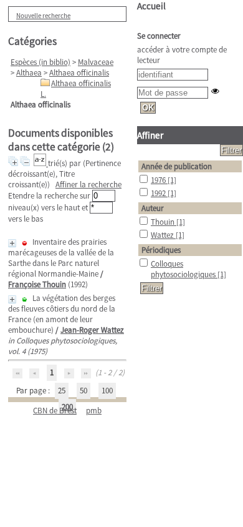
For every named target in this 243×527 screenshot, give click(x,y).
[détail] (12, 243)
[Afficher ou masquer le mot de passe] (215, 91)
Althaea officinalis (79, 72)
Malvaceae (95, 62)
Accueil (151, 6)
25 (61, 390)
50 (83, 390)
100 (107, 390)
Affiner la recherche (88, 184)
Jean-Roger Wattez (92, 330)
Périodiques (161, 250)
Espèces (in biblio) (40, 62)
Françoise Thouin (37, 284)
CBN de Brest (55, 410)
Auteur (152, 208)
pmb (94, 410)
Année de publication (176, 166)
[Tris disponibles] (41, 163)
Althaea (29, 72)
